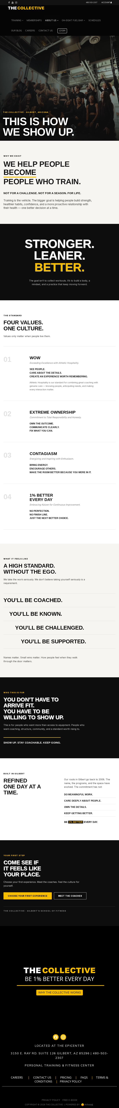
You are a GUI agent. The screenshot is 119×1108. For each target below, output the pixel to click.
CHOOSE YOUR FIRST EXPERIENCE (27, 896)
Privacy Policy (51, 1100)
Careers (30, 30)
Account (105, 2)
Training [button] (16, 20)
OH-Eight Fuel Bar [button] (73, 20)
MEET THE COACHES (70, 896)
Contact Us (46, 30)
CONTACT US (42, 1077)
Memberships (34, 20)
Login (62, 30)
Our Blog (16, 30)
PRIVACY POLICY (71, 1081)
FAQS (84, 1077)
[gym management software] (87, 1104)
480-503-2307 (91, 2)
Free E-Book (70, 1100)
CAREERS (17, 1077)
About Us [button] (51, 20)
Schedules (95, 20)
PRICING (66, 1077)
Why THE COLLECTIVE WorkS (59, 992)
